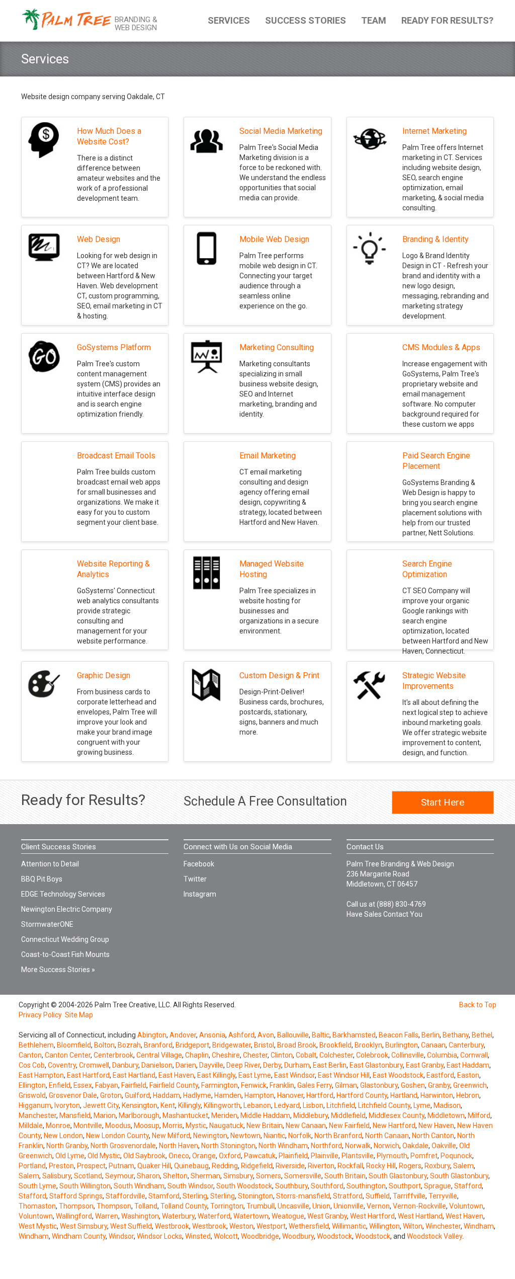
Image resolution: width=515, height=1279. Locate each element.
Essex (82, 1085)
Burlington (401, 1045)
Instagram (200, 894)
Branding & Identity (435, 239)
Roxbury (437, 1166)
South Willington (85, 1186)
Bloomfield (74, 1045)
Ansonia (212, 1035)
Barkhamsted (354, 1035)
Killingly (189, 1105)
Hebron (467, 1095)
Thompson (76, 1206)
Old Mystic (104, 1156)
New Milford (171, 1136)
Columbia (442, 1055)
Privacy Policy (40, 1015)
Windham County (79, 1236)
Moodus (118, 1126)
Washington (140, 1216)
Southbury (291, 1186)
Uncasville (293, 1206)
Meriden (224, 1115)
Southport (405, 1186)
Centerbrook (113, 1055)
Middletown (446, 1115)
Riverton (321, 1166)
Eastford (440, 1075)
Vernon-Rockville (419, 1206)
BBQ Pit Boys (41, 879)
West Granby (327, 1216)
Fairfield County (173, 1085)
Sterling (195, 1196)
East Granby (425, 1065)
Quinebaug (191, 1166)
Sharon (148, 1176)
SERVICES (229, 20)
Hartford (319, 1095)
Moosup (146, 1126)
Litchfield (340, 1105)
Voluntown (466, 1206)
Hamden (227, 1095)
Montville (87, 1126)
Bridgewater (231, 1045)
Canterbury (466, 1045)
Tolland (145, 1206)
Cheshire (226, 1055)
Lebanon (257, 1105)
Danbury (125, 1065)
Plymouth (392, 1156)
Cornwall (474, 1055)
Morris (172, 1126)
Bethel (482, 1035)
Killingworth (222, 1105)
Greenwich (470, 1085)
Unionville (348, 1206)
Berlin (430, 1035)
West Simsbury (83, 1226)
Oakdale (415, 1146)
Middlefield (348, 1115)
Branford (158, 1045)
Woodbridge (260, 1236)
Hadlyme (197, 1095)
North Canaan (387, 1136)
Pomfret (424, 1156)
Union (321, 1206)
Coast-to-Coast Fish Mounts (65, 954)
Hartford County (361, 1095)
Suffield (378, 1196)
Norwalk (358, 1146)
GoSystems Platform (114, 347)
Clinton (282, 1055)
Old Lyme (69, 1156)
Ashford (241, 1035)
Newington (210, 1136)
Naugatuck (226, 1126)
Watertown (251, 1216)
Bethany (456, 1035)
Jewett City (101, 1105)
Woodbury (298, 1236)
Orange (204, 1156)
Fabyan (106, 1085)
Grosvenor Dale (73, 1095)
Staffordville (125, 1196)
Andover (182, 1035)
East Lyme (254, 1075)
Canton (30, 1055)
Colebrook (372, 1055)
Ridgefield (257, 1166)
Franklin (282, 1085)
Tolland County (183, 1206)
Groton (111, 1095)
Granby (439, 1085)
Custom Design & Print (279, 675)
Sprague (437, 1186)
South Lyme (37, 1186)
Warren (106, 1216)
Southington (366, 1186)
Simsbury (238, 1176)
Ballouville (293, 1035)
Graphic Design (103, 675)
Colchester (336, 1055)
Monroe (58, 1126)
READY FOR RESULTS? (447, 20)
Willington (384, 1226)
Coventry (62, 1065)
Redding (225, 1166)
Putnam (121, 1166)
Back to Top (477, 1005)
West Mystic (38, 1226)
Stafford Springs (76, 1196)
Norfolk (299, 1136)
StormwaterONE (47, 924)
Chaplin (197, 1055)
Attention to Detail (50, 864)
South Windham (139, 1186)
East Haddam (468, 1065)
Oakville (444, 1146)
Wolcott (226, 1236)
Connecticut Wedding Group (65, 939)
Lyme (422, 1105)
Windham (479, 1226)
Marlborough (139, 1115)
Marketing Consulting (276, 347)
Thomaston (37, 1206)
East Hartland (134, 1075)
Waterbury (178, 1216)
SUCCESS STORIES (305, 20)
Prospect (91, 1166)
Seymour (119, 1176)
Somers (268, 1176)
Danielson (157, 1065)
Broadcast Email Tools (116, 455)
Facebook (199, 864)
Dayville (211, 1065)
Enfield (59, 1085)
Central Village (159, 1055)
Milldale (31, 1126)
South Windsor (190, 1186)
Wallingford (74, 1216)
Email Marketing (267, 455)
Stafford (468, 1186)
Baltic (320, 1035)
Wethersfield (309, 1226)
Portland (32, 1166)
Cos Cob (32, 1065)
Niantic (274, 1136)
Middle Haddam (265, 1115)
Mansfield (75, 1115)
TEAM (373, 20)
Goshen (413, 1085)
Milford (479, 1115)
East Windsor (294, 1075)
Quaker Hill (154, 1166)
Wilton (412, 1226)
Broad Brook (296, 1045)
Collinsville (407, 1055)
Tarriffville (409, 1196)
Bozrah (129, 1045)
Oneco (178, 1156)
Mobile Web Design (274, 239)
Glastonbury (379, 1085)
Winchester (443, 1226)
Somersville (302, 1176)
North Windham (283, 1146)
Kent (167, 1105)
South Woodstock (244, 1186)
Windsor (121, 1236)
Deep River (243, 1065)
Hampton (259, 1095)
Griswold (32, 1095)
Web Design (98, 239)
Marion (105, 1115)
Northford (326, 1146)
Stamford (164, 1196)
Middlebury (310, 1115)
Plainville (324, 1156)
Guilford (137, 1095)
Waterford (214, 1216)
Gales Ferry (314, 1085)
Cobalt (306, 1055)
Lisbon (313, 1105)
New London (63, 1136)
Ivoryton (67, 1105)
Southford (327, 1186)
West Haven (464, 1216)
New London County (117, 1136)
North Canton (433, 1136)
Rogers (410, 1166)
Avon (266, 1035)
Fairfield (133, 1085)
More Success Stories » (58, 970)
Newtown (245, 1136)
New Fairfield (349, 1126)
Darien (186, 1065)
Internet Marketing (434, 131)
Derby (272, 1065)
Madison (447, 1105)
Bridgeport (192, 1045)
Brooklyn (368, 1045)
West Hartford (372, 1216)
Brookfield (335, 1045)
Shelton (175, 1176)
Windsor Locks (159, 1236)
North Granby (67, 1146)
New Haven (436, 1126)
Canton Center (68, 1055)
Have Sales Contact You (384, 914)
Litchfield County (384, 1105)
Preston (61, 1166)
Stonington (255, 1196)
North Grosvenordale (123, 1146)
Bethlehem (36, 1045)
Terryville (442, 1196)
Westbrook (172, 1226)
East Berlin (330, 1065)
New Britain (264, 1126)
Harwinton (436, 1095)
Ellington (32, 1085)
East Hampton (41, 1075)
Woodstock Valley (434, 1236)
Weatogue (288, 1216)
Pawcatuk (260, 1156)
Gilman (346, 1085)
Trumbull (260, 1206)
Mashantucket (185, 1115)
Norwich (386, 1146)
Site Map (79, 1015)
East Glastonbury (376, 1065)
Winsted (198, 1236)
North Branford (338, 1136)
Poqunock (456, 1156)
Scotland (88, 1176)
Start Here (442, 802)
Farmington (219, 1085)
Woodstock (334, 1236)
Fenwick (254, 1085)
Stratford (348, 1196)
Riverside (290, 1166)
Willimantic (349, 1226)
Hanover (290, 1095)
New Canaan (306, 1126)
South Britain (345, 1176)
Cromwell (94, 1065)
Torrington (226, 1206)
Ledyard (287, 1105)
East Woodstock (398, 1075)
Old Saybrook (144, 1156)
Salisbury (56, 1176)
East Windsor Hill (344, 1075)
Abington (151, 1035)
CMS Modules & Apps (441, 347)
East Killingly (216, 1075)
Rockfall (350, 1166)
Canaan (433, 1045)
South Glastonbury (398, 1176)
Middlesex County (396, 1115)
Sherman (205, 1176)
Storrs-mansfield (303, 1196)
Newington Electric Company (66, 909)
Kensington (139, 1105)
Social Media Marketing (280, 131)
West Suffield (131, 1226)
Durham (297, 1065)
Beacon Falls (398, 1035)
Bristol (264, 1045)
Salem (463, 1166)
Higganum (35, 1105)
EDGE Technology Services (63, 894)
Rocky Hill (381, 1166)
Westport (271, 1226)
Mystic (196, 1126)
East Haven (176, 1075)
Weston (241, 1226)
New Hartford (394, 1126)
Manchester (37, 1115)
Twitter (195, 879)
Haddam (166, 1095)
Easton (468, 1075)
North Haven (178, 1146)
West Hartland (420, 1216)
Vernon (378, 1206)
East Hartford (88, 1075)
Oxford (230, 1156)
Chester (255, 1055)
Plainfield (293, 1156)
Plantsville (357, 1156)
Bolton (104, 1045)
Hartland (403, 1095)
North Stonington (228, 1146)
